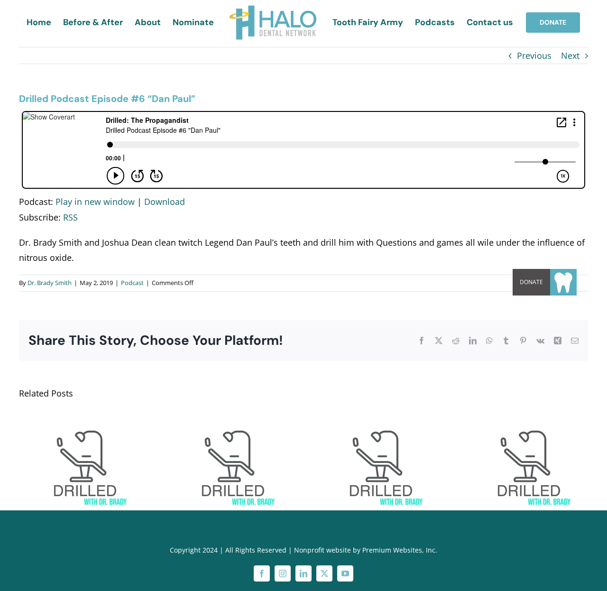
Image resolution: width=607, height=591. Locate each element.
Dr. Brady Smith (50, 282)
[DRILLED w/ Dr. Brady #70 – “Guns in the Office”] (525, 416)
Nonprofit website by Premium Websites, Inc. (365, 549)
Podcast (132, 282)
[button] (563, 282)
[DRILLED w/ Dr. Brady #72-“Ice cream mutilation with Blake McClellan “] (229, 416)
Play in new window (95, 201)
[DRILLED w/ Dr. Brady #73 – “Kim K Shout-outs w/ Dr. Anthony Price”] (81, 416)
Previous (534, 55)
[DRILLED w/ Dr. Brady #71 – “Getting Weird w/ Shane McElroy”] (377, 416)
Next (570, 55)
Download (164, 201)
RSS (70, 217)
